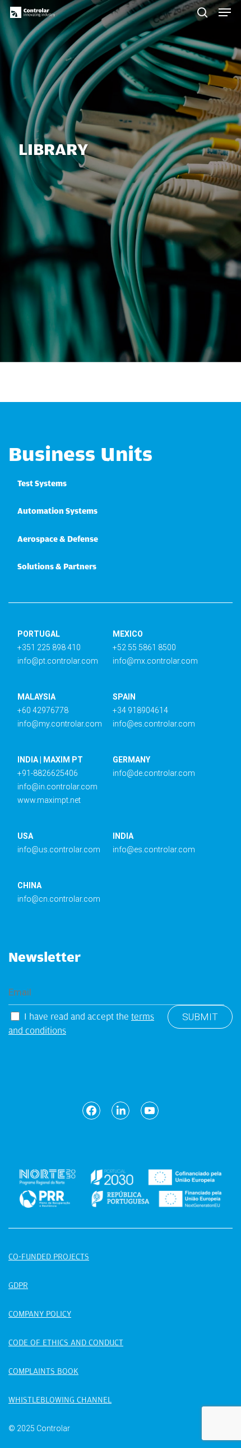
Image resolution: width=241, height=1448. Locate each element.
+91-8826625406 (47, 773)
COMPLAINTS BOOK (43, 1371)
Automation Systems (57, 510)
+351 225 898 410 (49, 647)
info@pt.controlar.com (57, 660)
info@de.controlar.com (154, 773)
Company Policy (39, 1313)
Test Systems (42, 483)
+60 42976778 (42, 710)
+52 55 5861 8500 (144, 647)
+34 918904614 (140, 710)
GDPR (18, 1285)
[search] (202, 12)
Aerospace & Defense (57, 539)
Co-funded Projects (48, 1256)
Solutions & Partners (56, 566)
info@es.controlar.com (154, 723)
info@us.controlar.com (58, 849)
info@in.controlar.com (57, 786)
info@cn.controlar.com (58, 898)
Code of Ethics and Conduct (65, 1342)
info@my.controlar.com (59, 723)
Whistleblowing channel (60, 1399)
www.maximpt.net (49, 800)
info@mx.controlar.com (155, 660)
